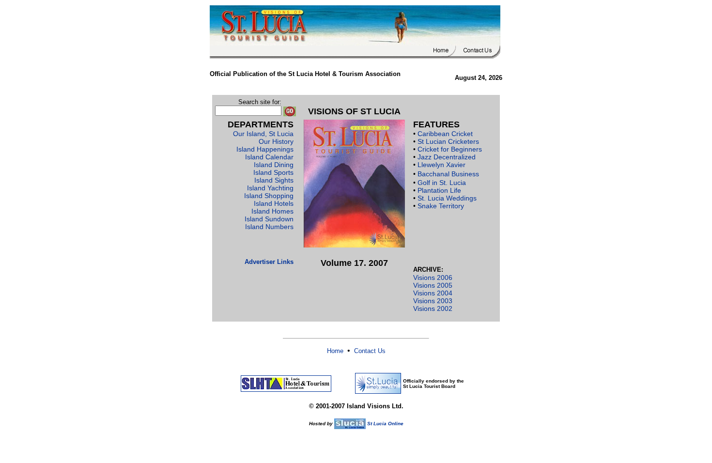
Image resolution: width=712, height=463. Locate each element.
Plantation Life (439, 190)
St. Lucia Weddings (447, 198)
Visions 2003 (432, 301)
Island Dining (274, 165)
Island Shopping (269, 196)
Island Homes (272, 211)
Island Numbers (269, 227)
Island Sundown (269, 219)
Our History (276, 141)
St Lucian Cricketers (448, 141)
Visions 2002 (432, 308)
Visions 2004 (432, 293)
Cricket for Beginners (450, 149)
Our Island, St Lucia (263, 134)
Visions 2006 (432, 277)
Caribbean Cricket (445, 134)
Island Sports (273, 172)
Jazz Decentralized (447, 157)
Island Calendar (269, 157)
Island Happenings (265, 149)
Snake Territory (441, 206)
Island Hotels (274, 203)
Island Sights (274, 180)
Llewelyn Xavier (441, 165)
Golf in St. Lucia (442, 182)
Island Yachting (270, 188)
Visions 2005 (432, 285)
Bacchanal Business (448, 174)
